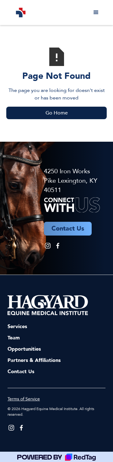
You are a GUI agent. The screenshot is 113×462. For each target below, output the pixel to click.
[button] (96, 12)
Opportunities (24, 349)
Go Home (57, 112)
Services (17, 326)
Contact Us (21, 371)
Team (14, 337)
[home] (19, 13)
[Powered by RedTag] (56, 457)
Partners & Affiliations (34, 360)
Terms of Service (24, 399)
